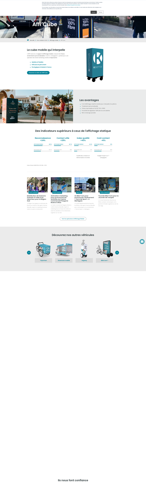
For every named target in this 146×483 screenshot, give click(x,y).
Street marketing (33, 192)
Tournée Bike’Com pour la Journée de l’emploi (108, 197)
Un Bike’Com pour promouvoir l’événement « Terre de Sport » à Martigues (84, 198)
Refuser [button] (100, 12)
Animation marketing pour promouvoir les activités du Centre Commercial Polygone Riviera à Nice (59, 199)
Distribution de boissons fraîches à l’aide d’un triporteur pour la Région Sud (36, 198)
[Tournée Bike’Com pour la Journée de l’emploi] (108, 184)
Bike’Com (79, 192)
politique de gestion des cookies (73, 5)
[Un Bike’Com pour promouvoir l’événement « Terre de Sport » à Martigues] (85, 184)
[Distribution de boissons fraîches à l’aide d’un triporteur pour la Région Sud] (37, 184)
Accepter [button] (94, 12)
